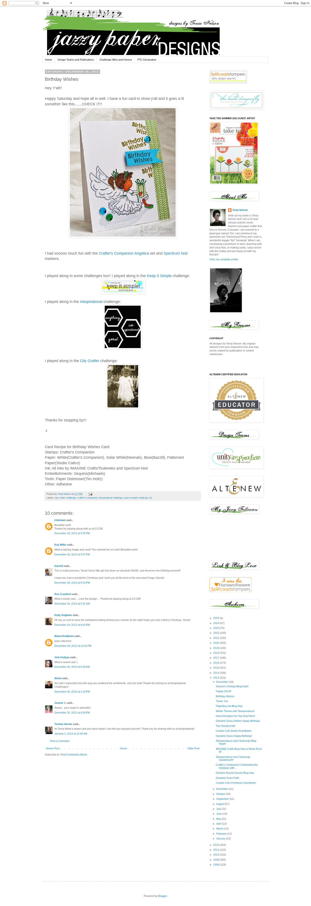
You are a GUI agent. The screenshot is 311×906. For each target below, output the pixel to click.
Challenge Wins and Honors (115, 59)
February (221, 833)
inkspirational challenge (110, 497)
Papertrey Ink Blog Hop (229, 706)
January (221, 838)
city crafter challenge (65, 497)
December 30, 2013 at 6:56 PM (72, 712)
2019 (216, 648)
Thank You (222, 701)
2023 (216, 628)
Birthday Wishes (225, 696)
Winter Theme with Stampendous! (235, 711)
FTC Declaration (147, 59)
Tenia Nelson (240, 210)
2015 (216, 667)
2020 (216, 642)
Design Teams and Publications (76, 59)
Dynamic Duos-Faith (227, 777)
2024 (216, 623)
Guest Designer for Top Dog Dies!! (235, 716)
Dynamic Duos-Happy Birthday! (234, 736)
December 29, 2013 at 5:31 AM (72, 603)
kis (150, 497)
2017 (216, 657)
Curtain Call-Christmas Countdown (236, 782)
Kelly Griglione (63, 615)
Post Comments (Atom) (74, 754)
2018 (216, 652)
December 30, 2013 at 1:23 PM (72, 691)
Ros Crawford (62, 594)
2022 (216, 632)
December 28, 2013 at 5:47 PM (72, 554)
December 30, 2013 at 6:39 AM (72, 666)
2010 (216, 854)
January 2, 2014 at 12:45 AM (70, 733)
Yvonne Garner (63, 724)
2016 (216, 662)
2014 (216, 672)
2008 (216, 864)
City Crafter (89, 361)
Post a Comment (59, 741)
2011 (216, 849)
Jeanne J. (60, 702)
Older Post (193, 748)
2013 (216, 677)
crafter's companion (87, 497)
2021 (216, 638)
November (222, 789)
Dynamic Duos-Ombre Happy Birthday (238, 720)
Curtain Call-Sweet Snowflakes (234, 730)
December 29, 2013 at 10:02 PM (72, 645)
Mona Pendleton (64, 636)
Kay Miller (60, 544)
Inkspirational (91, 302)
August (220, 804)
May (219, 818)
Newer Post (52, 748)
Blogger (162, 896)
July (219, 808)
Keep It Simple (159, 276)
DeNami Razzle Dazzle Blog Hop (235, 772)
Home (48, 59)
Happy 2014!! (223, 691)
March (220, 828)
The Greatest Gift (225, 726)
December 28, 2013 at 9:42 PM (72, 582)
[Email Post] (90, 494)
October (221, 794)
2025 (216, 618)
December (222, 681)
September (223, 798)
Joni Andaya (61, 657)
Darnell (58, 566)
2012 (216, 844)
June (219, 813)
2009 (216, 859)
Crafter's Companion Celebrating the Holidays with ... (237, 766)
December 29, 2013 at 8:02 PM (72, 624)
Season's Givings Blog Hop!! (232, 686)
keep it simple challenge (136, 497)
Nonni (57, 678)
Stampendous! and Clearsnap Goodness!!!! (233, 758)
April (219, 823)
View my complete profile (223, 259)
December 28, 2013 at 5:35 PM (72, 533)
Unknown (60, 520)
